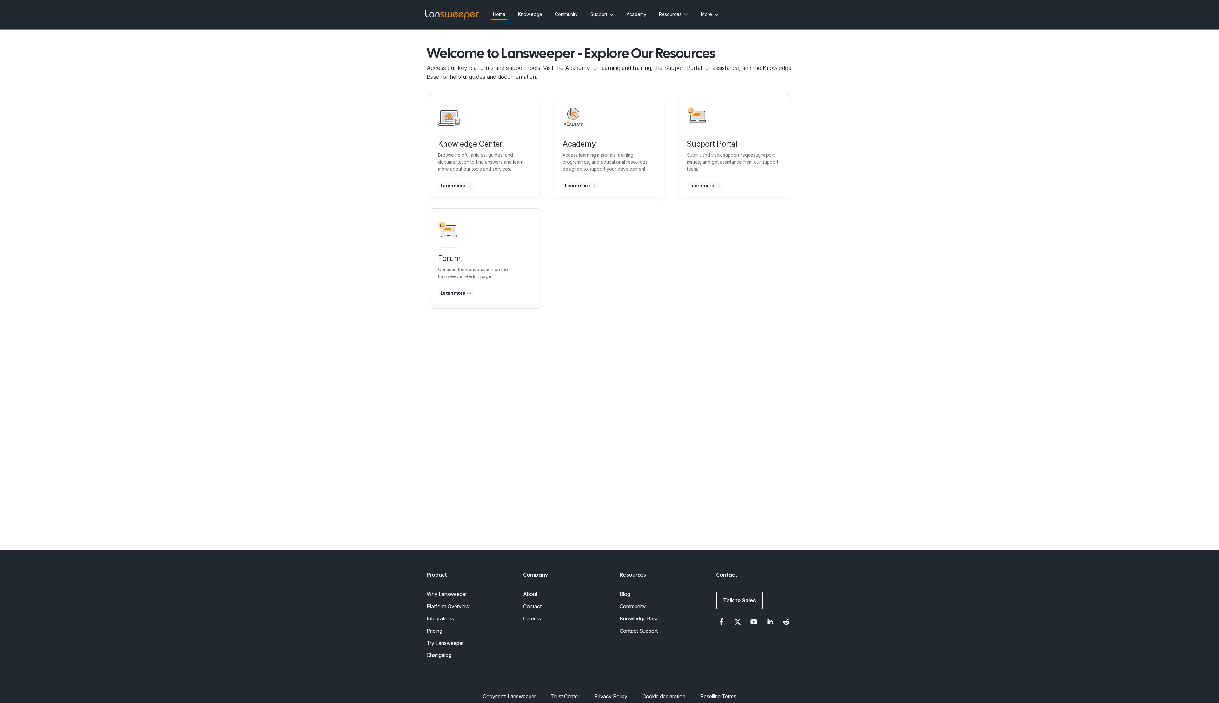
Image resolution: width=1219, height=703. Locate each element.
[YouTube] (754, 621)
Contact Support (639, 631)
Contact (532, 606)
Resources (670, 14)
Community (566, 14)
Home (499, 14)
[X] (737, 621)
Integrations (440, 618)
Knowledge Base (639, 618)
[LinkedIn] (770, 621)
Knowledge (530, 14)
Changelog (439, 655)
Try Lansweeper (445, 643)
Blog (625, 594)
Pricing (434, 631)
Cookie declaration (664, 696)
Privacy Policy (610, 696)
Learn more (453, 185)
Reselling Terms (718, 696)
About (530, 594)
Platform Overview (448, 606)
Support (598, 14)
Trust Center (565, 696)
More (706, 14)
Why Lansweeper (447, 594)
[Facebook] (721, 621)
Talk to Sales (739, 600)
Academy (636, 14)
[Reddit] (786, 621)
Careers (532, 618)
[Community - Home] (452, 15)
